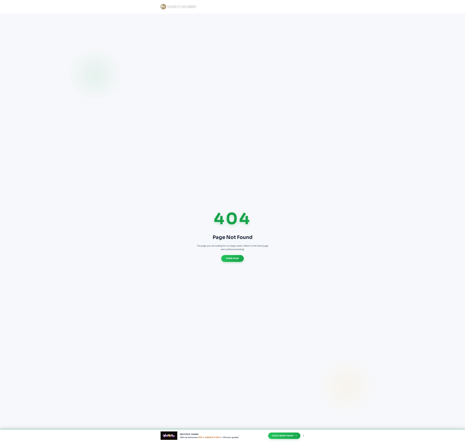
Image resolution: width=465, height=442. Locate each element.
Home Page (232, 258)
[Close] (303, 435)
